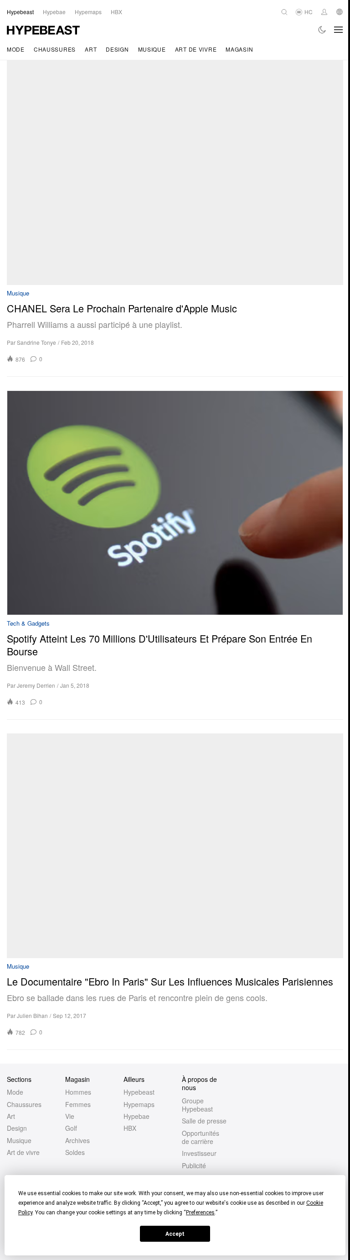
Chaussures (55, 49)
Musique (152, 49)
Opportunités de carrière (200, 1137)
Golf (71, 1128)
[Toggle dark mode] (322, 29)
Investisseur (199, 1153)
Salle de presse (204, 1120)
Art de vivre (196, 49)
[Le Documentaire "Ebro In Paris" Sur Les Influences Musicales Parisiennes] (175, 845)
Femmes (78, 1104)
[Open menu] (338, 29)
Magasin (239, 49)
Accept (175, 1234)
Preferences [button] (200, 1212)
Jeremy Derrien (36, 685)
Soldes (75, 1152)
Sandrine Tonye (36, 342)
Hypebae (136, 1116)
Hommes (78, 1092)
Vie (69, 1116)
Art (91, 49)
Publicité (194, 1165)
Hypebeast (139, 1092)
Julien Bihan (32, 1015)
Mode (16, 49)
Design (117, 49)
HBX (130, 1128)
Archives (77, 1140)
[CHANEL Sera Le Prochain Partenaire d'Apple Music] (175, 172)
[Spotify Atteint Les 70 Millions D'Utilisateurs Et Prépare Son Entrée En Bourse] (175, 502)
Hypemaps (139, 1104)
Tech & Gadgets (28, 623)
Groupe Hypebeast (197, 1104)
